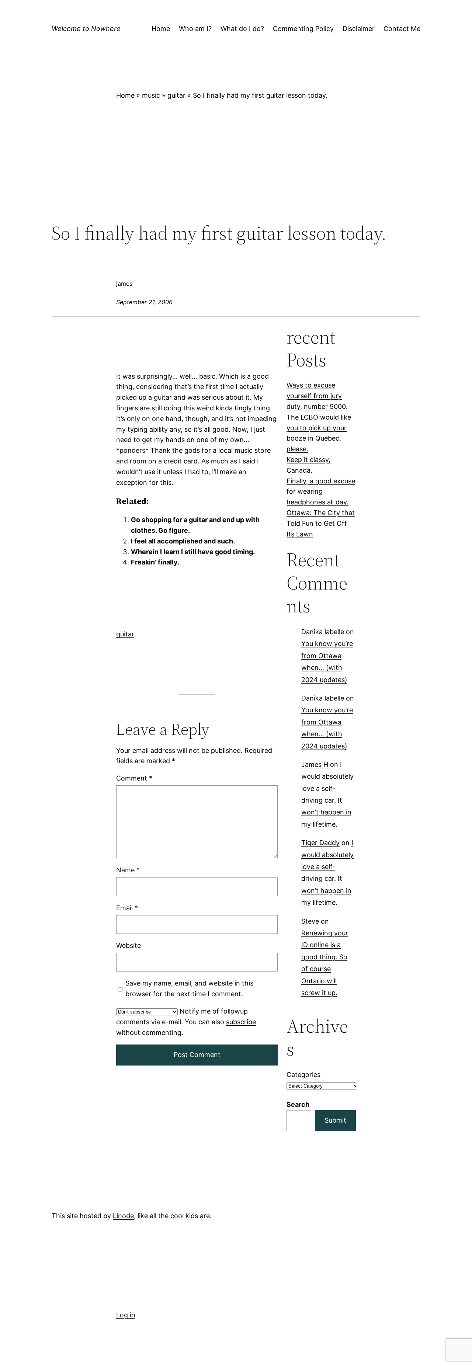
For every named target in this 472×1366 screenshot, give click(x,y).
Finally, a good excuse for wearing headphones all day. (321, 491)
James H (314, 764)
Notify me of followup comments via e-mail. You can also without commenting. (186, 1021)
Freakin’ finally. (155, 562)
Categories (303, 1074)
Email (127, 908)
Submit (335, 1120)
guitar (176, 95)
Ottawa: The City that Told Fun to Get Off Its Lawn (321, 523)
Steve (310, 921)
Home (125, 95)
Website (128, 945)
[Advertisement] (236, 161)
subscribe (241, 1022)
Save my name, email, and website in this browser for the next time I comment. (189, 988)
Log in (125, 1315)
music (151, 95)
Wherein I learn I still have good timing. (193, 552)
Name (128, 870)
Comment (134, 778)
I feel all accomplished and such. (183, 541)
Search (298, 1104)
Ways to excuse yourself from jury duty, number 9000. (317, 395)
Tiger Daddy (320, 843)
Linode (123, 1216)
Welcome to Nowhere (86, 28)
